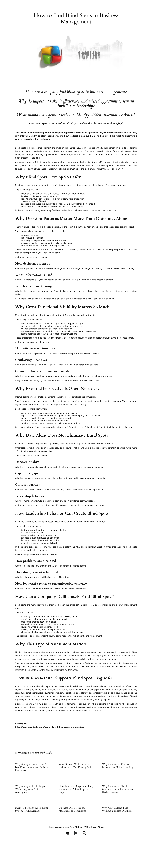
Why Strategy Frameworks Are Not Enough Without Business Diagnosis (32, 767)
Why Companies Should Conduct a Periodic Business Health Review (117, 789)
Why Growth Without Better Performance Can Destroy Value (76, 766)
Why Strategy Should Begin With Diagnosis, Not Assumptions (30, 789)
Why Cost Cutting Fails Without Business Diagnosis (117, 809)
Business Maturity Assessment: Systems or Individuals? (31, 809)
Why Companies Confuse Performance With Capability (117, 766)
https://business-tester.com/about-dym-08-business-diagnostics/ (49, 727)
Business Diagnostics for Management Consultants (72, 809)
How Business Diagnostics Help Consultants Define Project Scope (76, 789)
